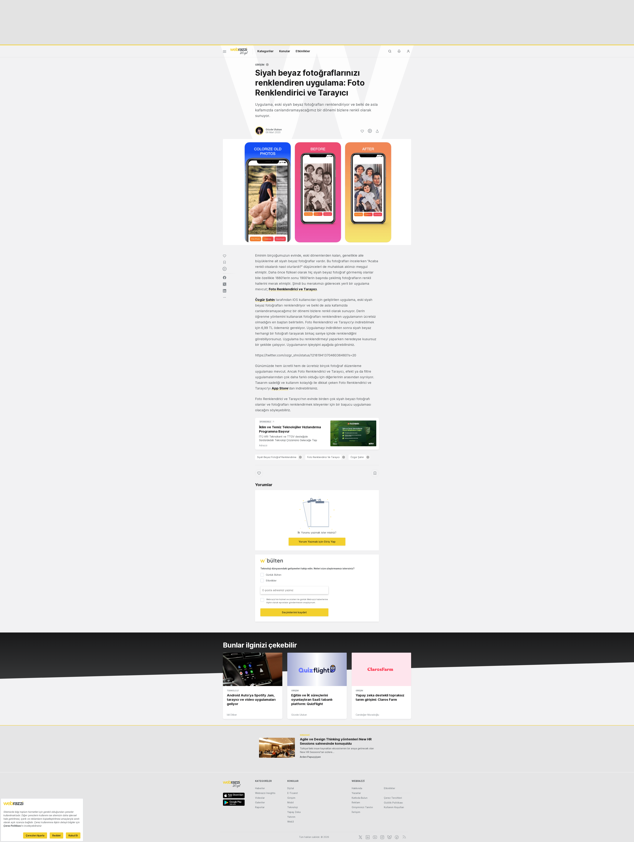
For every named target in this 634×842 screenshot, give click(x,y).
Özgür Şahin (265, 300)
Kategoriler (265, 51)
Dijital (290, 788)
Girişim (259, 64)
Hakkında (357, 788)
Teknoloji (232, 690)
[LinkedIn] (367, 837)
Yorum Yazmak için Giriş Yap (317, 541)
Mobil (290, 802)
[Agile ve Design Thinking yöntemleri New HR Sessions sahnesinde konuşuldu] (277, 748)
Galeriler (260, 802)
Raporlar (259, 807)
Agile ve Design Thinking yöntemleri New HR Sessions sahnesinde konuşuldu (336, 741)
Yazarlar (356, 793)
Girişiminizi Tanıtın (362, 807)
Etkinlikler (303, 51)
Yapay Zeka (293, 812)
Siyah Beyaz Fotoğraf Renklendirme (276, 457)
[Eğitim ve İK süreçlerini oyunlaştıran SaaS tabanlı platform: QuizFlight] (317, 669)
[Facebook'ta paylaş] (224, 277)
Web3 (290, 821)
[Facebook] (396, 837)
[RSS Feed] (403, 837)
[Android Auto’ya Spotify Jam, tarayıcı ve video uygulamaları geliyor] (252, 669)
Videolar (260, 797)
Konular (284, 51)
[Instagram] (382, 837)
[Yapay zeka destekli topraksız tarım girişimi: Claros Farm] (381, 669)
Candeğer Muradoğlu (367, 714)
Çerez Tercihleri (393, 797)
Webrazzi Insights (265, 793)
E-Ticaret (292, 793)
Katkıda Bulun (359, 797)
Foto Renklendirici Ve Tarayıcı (323, 457)
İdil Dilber (232, 714)
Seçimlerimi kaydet (294, 612)
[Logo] (239, 51)
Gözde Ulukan (299, 714)
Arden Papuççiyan (310, 756)
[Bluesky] (389, 837)
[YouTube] (375, 837)
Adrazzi (263, 445)
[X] (360, 837)
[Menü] (224, 52)
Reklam (356, 802)
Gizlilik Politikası (393, 802)
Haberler (260, 788)
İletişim (356, 812)
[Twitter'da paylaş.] (224, 284)
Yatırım (291, 816)
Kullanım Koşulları (394, 807)
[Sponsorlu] (353, 433)
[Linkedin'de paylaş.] (224, 290)
